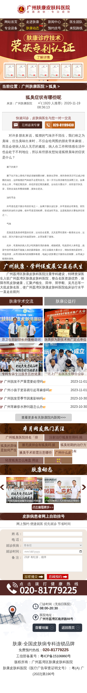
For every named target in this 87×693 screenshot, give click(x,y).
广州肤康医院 (33, 86)
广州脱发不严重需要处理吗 (23, 381)
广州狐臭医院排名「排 (22, 437)
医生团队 (76, 22)
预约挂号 (54, 28)
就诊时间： (14, 551)
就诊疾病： (14, 545)
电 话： (17, 539)
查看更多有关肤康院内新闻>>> (43, 417)
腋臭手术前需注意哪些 (35, 452)
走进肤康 (32, 22)
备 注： (17, 557)
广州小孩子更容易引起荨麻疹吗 (26, 390)
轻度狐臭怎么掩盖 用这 (21, 460)
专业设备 (10, 28)
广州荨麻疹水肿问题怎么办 (23, 406)
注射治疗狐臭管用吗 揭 (65, 437)
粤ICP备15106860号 (55, 656)
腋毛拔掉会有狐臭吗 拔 (38, 445)
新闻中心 (54, 22)
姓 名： (17, 533)
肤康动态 (32, 28)
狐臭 (52, 86)
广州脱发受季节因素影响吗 (23, 398)
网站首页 (10, 22)
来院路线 (76, 28)
